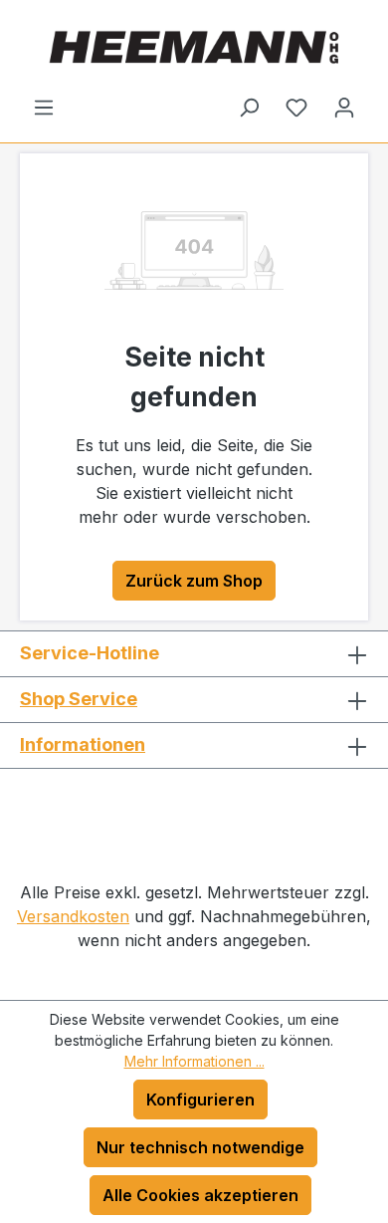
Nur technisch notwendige (200, 1147)
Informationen (82, 744)
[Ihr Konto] (344, 106)
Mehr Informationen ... (194, 1061)
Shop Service (78, 698)
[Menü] (44, 106)
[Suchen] (249, 106)
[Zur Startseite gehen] (194, 47)
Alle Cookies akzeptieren (200, 1195)
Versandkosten (73, 916)
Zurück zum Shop (194, 581)
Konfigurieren (200, 1099)
